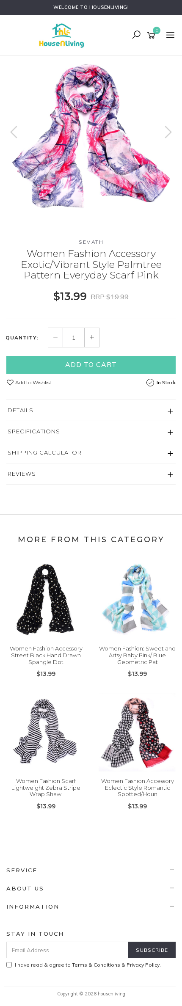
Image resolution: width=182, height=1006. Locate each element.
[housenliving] (63, 35)
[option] (91, 136)
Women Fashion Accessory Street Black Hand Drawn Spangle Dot (46, 655)
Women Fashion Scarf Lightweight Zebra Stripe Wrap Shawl (45, 787)
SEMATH (91, 242)
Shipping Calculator (45, 452)
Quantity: (22, 337)
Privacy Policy (143, 965)
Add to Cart (91, 364)
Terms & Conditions (96, 965)
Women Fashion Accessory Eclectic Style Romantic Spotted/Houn (137, 787)
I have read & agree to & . (88, 965)
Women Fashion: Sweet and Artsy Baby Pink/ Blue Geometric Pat (137, 655)
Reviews (22, 473)
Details (20, 410)
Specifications (34, 431)
